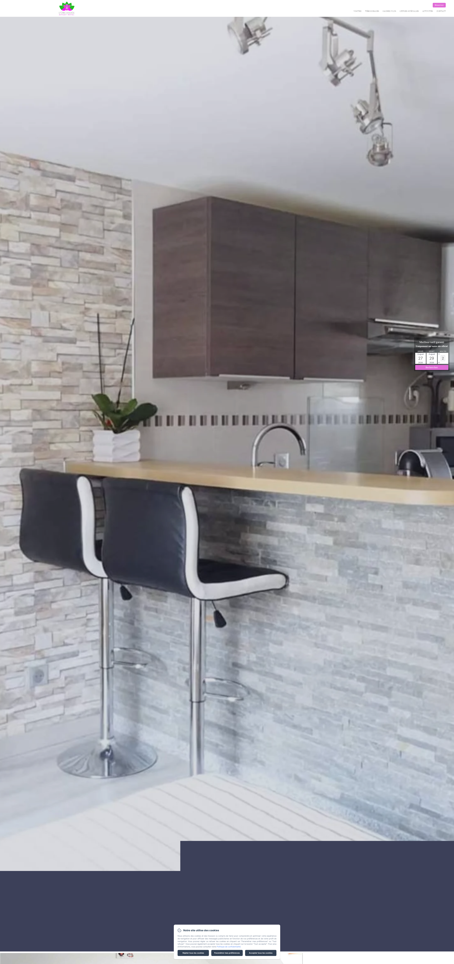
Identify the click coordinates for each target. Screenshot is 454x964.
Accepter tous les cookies (261, 953)
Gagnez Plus (389, 11)
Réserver (439, 5)
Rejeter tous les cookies (193, 953)
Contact (441, 11)
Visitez (357, 11)
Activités (427, 11)
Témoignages (372, 11)
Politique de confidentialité (229, 946)
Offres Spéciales (409, 11)
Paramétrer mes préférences (227, 953)
